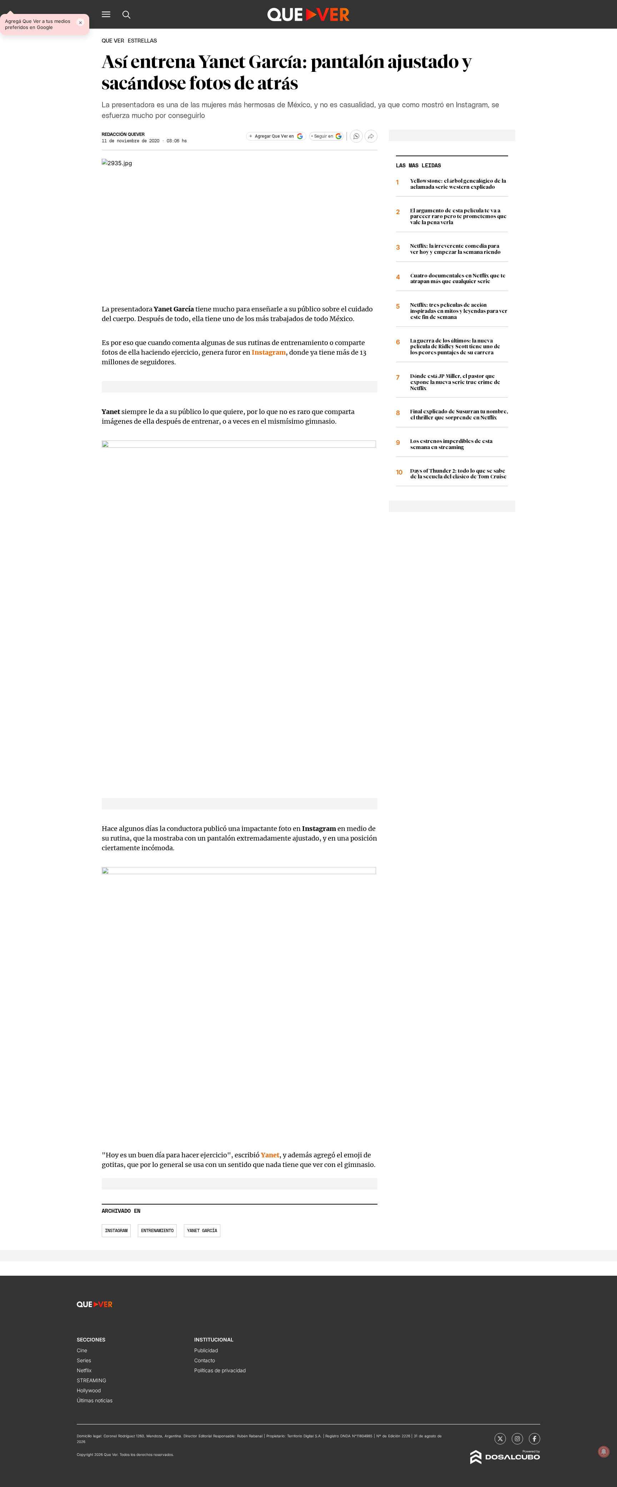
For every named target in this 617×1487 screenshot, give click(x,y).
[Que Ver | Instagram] (517, 1438)
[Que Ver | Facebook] (534, 1438)
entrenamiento (157, 1231)
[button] (106, 14)
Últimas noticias (94, 1400)
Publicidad (206, 1350)
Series (84, 1360)
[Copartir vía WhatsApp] (356, 136)
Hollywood (89, 1390)
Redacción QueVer (123, 134)
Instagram (116, 1231)
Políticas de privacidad (220, 1370)
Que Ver (113, 41)
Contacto (204, 1360)
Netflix (84, 1370)
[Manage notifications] (604, 1451)
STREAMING (91, 1380)
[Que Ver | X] (500, 1438)
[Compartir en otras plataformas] (371, 136)
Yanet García (202, 1231)
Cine (82, 1350)
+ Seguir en (322, 136)
